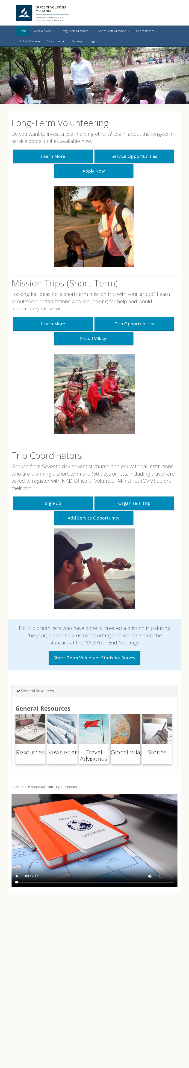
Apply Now (94, 171)
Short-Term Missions (112, 31)
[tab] (94, 691)
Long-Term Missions (75, 31)
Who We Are (43, 31)
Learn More (53, 156)
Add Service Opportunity (93, 518)
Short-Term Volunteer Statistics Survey (94, 658)
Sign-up (76, 41)
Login (92, 41)
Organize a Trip (134, 503)
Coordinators (145, 31)
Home (22, 31)
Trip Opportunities (134, 324)
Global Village (28, 41)
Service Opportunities (134, 156)
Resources (54, 41)
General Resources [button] (37, 690)
